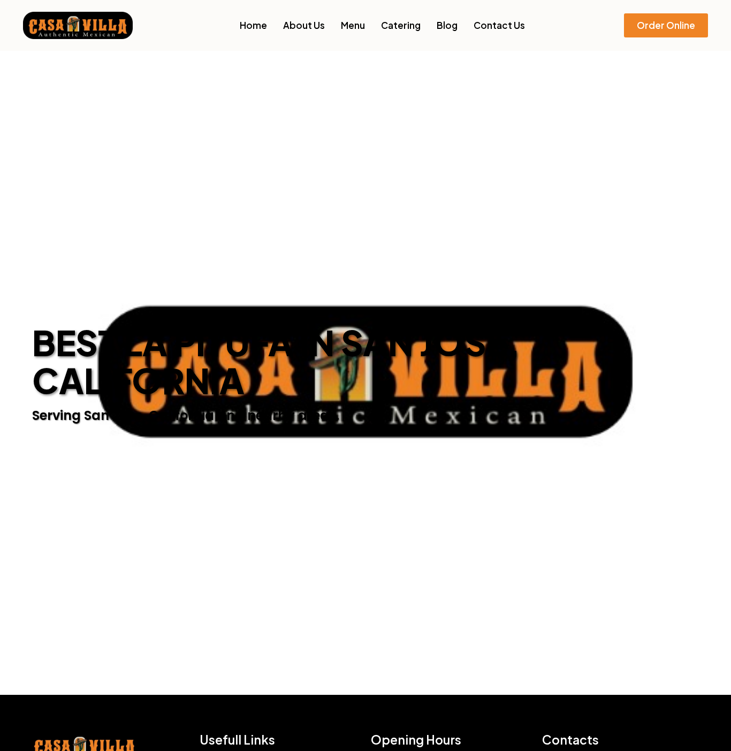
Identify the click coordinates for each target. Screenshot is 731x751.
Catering (401, 25)
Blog (447, 25)
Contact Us (499, 25)
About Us (304, 25)
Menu (353, 25)
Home (253, 25)
